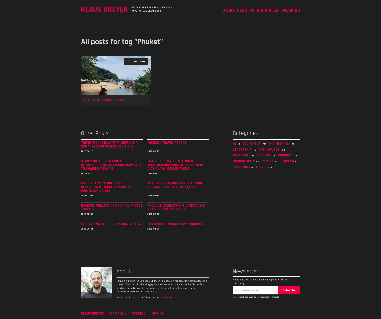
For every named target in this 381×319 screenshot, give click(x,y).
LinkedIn (164, 297)
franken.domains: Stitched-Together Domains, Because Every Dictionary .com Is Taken (175, 164)
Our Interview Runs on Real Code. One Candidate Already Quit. (175, 185)
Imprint (157, 313)
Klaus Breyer (104, 9)
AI (235, 144)
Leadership (243, 149)
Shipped (288, 161)
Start (228, 10)
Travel (262, 167)
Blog (242, 10)
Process (263, 155)
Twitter (176, 297)
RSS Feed (138, 313)
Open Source (269, 149)
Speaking (290, 10)
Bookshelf (268, 10)
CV (251, 10)
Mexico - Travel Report (166, 143)
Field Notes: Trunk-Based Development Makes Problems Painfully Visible (106, 187)
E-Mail (136, 297)
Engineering (279, 144)
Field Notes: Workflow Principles (176, 224)
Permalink (117, 313)
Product (285, 155)
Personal (241, 155)
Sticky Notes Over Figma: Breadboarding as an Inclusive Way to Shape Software (111, 164)
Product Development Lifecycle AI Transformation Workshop (176, 207)
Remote (268, 161)
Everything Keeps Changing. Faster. (111, 224)
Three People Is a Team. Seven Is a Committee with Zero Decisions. (109, 144)
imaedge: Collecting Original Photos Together (111, 207)
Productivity (244, 161)
